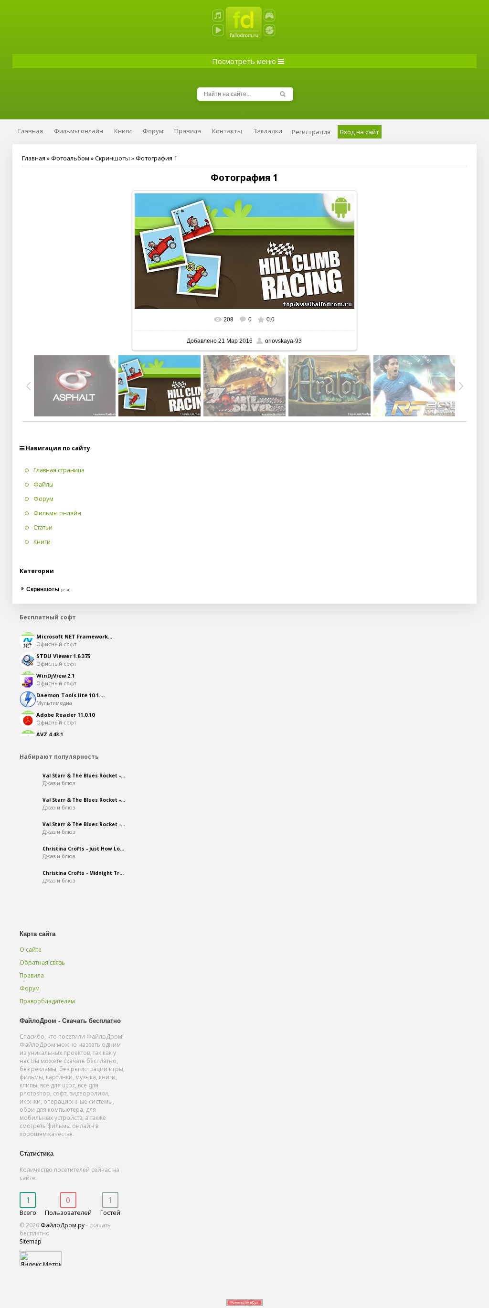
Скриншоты (112, 158)
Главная (33, 158)
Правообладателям (47, 1001)
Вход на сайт (359, 132)
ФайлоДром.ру (63, 1225)
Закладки (267, 131)
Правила (32, 975)
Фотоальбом (70, 158)
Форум (30, 988)
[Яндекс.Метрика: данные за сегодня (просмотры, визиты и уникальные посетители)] (41, 1258)
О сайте (31, 950)
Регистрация (311, 132)
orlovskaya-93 (283, 341)
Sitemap (31, 1241)
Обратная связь (42, 962)
